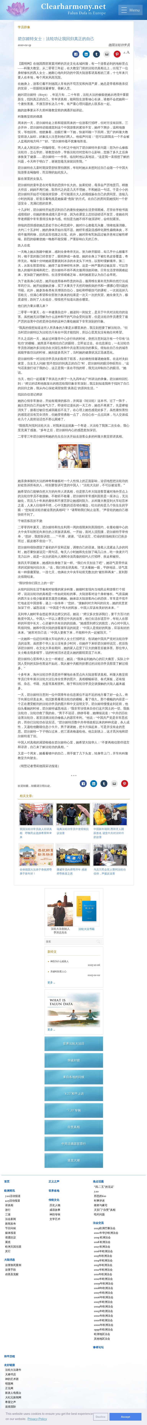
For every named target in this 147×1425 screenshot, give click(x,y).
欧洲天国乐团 (13, 1246)
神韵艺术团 (12, 1378)
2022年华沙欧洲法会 (106, 1232)
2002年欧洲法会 (103, 1315)
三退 (8, 1214)
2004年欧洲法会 (103, 1306)
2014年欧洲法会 (103, 1260)
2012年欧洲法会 (103, 1269)
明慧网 (9, 1383)
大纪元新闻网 (13, 1397)
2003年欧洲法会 (103, 1311)
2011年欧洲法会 (103, 1274)
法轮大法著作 (13, 1369)
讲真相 (9, 1205)
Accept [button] (125, 1416)
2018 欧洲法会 (102, 1242)
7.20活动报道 (12, 1196)
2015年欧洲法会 (103, 1255)
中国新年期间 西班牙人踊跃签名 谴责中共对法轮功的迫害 (109, 833)
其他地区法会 (102, 1338)
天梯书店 (10, 1374)
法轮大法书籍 (86, 928)
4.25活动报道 (12, 1200)
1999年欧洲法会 (103, 1329)
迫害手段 (10, 1269)
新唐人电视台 (13, 1392)
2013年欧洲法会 (103, 1265)
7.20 (96, 1191)
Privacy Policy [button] (37, 1419)
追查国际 (10, 1406)
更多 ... (51, 982)
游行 (8, 1209)
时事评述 (99, 1200)
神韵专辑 (55, 1214)
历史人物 (55, 1205)
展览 (8, 1242)
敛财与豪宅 (100, 1205)
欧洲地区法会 (102, 1334)
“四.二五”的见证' (104, 1186)
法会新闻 (10, 1219)
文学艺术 (55, 1219)
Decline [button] (100, 1416)
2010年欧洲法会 (103, 1278)
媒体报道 (10, 1232)
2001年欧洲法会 (103, 1320)
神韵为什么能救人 (59, 961)
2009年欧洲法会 (103, 1283)
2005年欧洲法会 (103, 1301)
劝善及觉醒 (12, 1274)
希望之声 (10, 1402)
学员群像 (24, 27)
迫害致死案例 (13, 1265)
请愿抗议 (10, 1237)
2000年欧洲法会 (103, 1324)
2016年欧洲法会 (103, 1251)
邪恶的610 (100, 1196)
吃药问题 (99, 1214)
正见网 (9, 1388)
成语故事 (55, 1209)
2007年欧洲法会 (103, 1292)
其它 (8, 1251)
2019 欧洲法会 (102, 1237)
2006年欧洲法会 (103, 1297)
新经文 (52, 952)
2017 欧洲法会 (102, 1246)
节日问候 (10, 1228)
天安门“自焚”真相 (104, 1209)
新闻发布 (10, 1223)
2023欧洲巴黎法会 (104, 1228)
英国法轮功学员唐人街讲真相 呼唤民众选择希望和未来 (36, 833)
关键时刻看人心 (58, 971)
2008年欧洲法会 (103, 1288)
